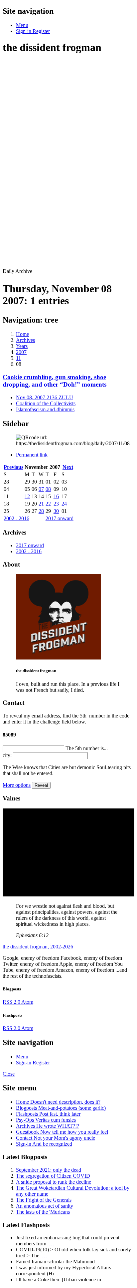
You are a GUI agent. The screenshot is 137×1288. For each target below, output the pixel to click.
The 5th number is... (87, 748)
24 (64, 504)
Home (58, 1102)
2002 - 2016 (16, 518)
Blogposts (61, 1108)
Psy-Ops (46, 1120)
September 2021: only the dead (48, 1170)
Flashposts (48, 1114)
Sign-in (44, 1144)
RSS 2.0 (12, 1002)
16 (56, 496)
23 (56, 504)
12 (27, 496)
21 (41, 504)
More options (17, 785)
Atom (27, 1002)
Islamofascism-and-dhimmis (45, 409)
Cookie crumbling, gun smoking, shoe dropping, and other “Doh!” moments (54, 381)
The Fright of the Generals (43, 1200)
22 (48, 504)
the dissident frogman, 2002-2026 (38, 946)
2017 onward (59, 518)
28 (41, 511)
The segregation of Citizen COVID (53, 1176)
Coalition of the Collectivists (45, 403)
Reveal (41, 785)
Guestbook (62, 1132)
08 (48, 489)
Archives (47, 1126)
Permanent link (32, 455)
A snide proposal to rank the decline (53, 1182)
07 (41, 489)
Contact (55, 1138)
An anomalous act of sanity (44, 1206)
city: (7, 755)
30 (56, 511)
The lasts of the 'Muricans (43, 1212)
